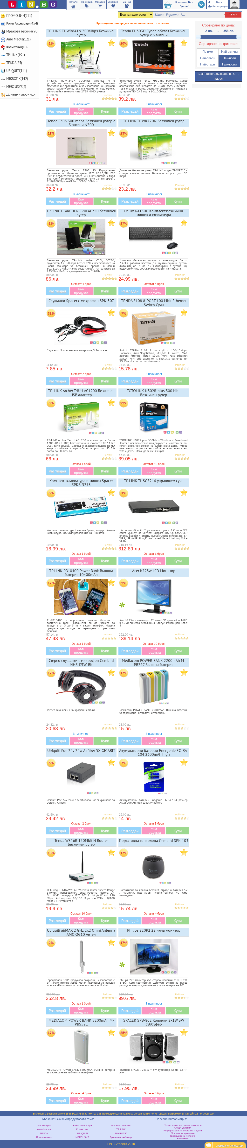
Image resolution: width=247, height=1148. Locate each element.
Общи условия (182, 1127)
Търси (233, 14)
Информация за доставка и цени (183, 1130)
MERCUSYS (82, 1137)
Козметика (82, 1129)
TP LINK (121, 1129)
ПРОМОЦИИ (44, 1125)
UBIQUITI (82, 1133)
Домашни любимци (121, 1137)
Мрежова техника (121, 1125)
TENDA (44, 1133)
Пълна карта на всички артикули (183, 1125)
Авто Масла (44, 1129)
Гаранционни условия (182, 1136)
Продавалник (44, 1137)
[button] (208, 51)
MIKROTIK (121, 1133)
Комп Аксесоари (82, 1125)
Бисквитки (183, 1138)
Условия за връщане (183, 1133)
